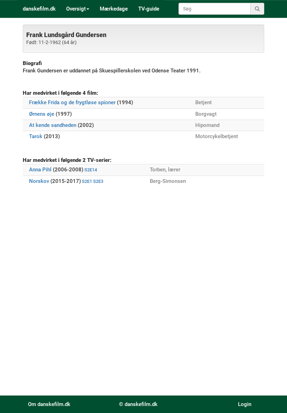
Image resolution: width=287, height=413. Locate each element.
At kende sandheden (52, 125)
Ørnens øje (41, 114)
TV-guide (148, 9)
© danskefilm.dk (138, 404)
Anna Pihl (40, 169)
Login (244, 404)
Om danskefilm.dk (49, 404)
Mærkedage (114, 9)
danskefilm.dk (39, 9)
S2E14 (90, 169)
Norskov (39, 181)
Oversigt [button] (76, 9)
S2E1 (87, 181)
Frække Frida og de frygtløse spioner (72, 102)
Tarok (35, 136)
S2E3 (98, 181)
